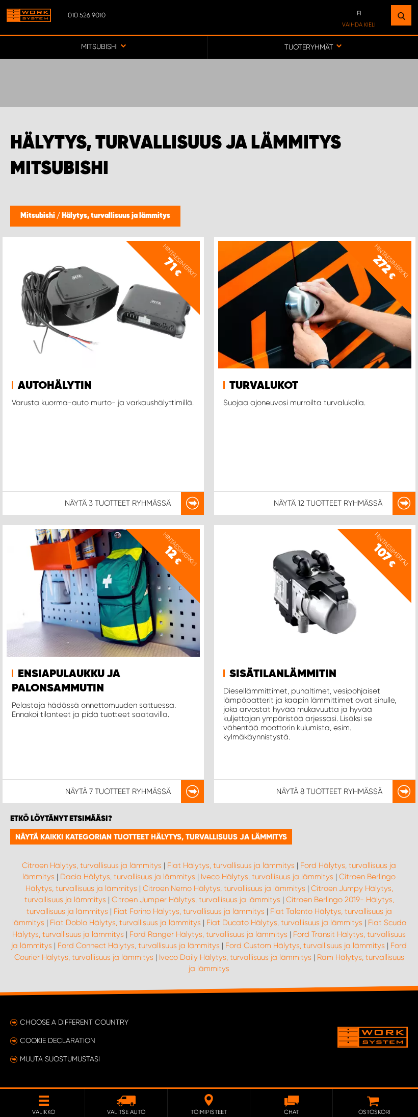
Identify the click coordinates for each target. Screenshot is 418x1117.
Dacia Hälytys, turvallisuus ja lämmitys (127, 876)
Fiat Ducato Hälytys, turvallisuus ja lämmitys (284, 922)
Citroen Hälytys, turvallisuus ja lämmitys (92, 865)
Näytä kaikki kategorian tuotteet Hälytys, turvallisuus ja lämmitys (151, 836)
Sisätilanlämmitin (282, 674)
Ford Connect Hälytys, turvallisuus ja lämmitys (139, 945)
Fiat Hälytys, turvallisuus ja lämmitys (231, 865)
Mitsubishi (38, 215)
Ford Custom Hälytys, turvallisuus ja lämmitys (305, 945)
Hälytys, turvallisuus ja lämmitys (116, 215)
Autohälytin (55, 385)
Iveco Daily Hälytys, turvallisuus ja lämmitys (235, 957)
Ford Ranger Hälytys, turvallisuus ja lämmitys (208, 934)
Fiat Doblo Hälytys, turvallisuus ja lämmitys (125, 922)
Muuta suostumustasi (60, 1059)
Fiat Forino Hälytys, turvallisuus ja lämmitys (189, 911)
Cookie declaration (57, 1040)
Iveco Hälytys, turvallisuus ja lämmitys (267, 876)
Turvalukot (263, 385)
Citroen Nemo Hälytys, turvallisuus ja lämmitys (224, 888)
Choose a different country (74, 1022)
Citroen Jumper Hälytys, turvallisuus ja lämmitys (196, 899)
